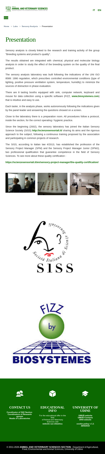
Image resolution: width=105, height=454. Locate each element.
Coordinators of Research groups (20, 415)
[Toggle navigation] (6, 17)
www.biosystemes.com (85, 96)
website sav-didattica (52, 424)
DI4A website (85, 420)
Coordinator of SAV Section (19, 412)
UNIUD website (85, 415)
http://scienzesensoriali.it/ (47, 130)
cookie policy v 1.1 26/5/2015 (85, 425)
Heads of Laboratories (19, 418)
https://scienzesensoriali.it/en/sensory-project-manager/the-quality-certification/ (52, 162)
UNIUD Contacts (85, 417)
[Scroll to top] (99, 448)
